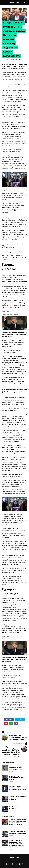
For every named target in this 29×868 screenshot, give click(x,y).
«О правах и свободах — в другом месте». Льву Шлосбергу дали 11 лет (17, 767)
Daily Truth (14, 2)
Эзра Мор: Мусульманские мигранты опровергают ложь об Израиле (18, 798)
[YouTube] (23, 864)
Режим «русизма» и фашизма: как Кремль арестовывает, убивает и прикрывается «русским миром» (16, 844)
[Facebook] (6, 864)
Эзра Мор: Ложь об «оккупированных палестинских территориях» (18, 787)
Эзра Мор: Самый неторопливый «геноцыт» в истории (17, 777)
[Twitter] (9, 864)
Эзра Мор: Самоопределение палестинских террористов (18, 832)
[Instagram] (13, 864)
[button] (24, 2)
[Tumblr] (16, 864)
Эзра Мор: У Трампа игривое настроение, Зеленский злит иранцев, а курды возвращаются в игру (18, 822)
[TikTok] (19, 864)
